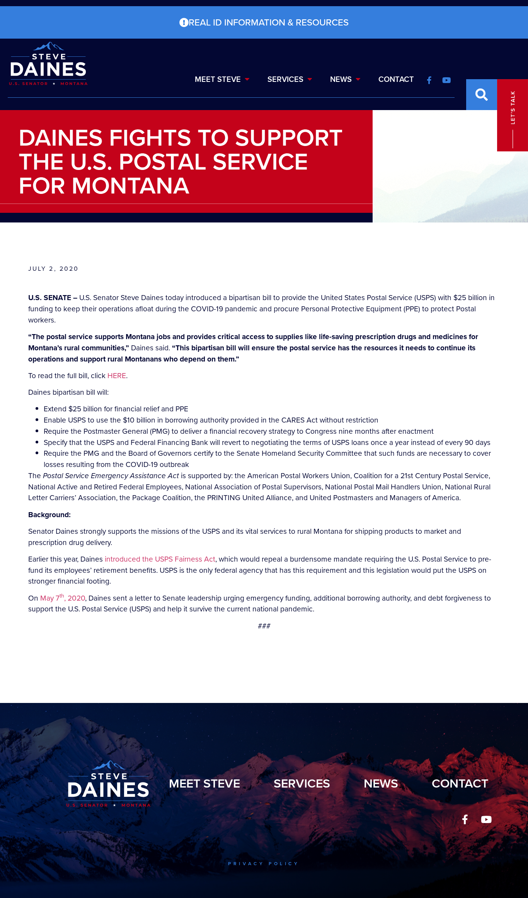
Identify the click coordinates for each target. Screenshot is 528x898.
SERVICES (285, 79)
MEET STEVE (218, 79)
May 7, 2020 (62, 598)
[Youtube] (486, 819)
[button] (481, 94)
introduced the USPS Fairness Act (160, 559)
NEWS (341, 79)
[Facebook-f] (465, 819)
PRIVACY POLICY (264, 863)
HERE (116, 375)
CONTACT (396, 79)
